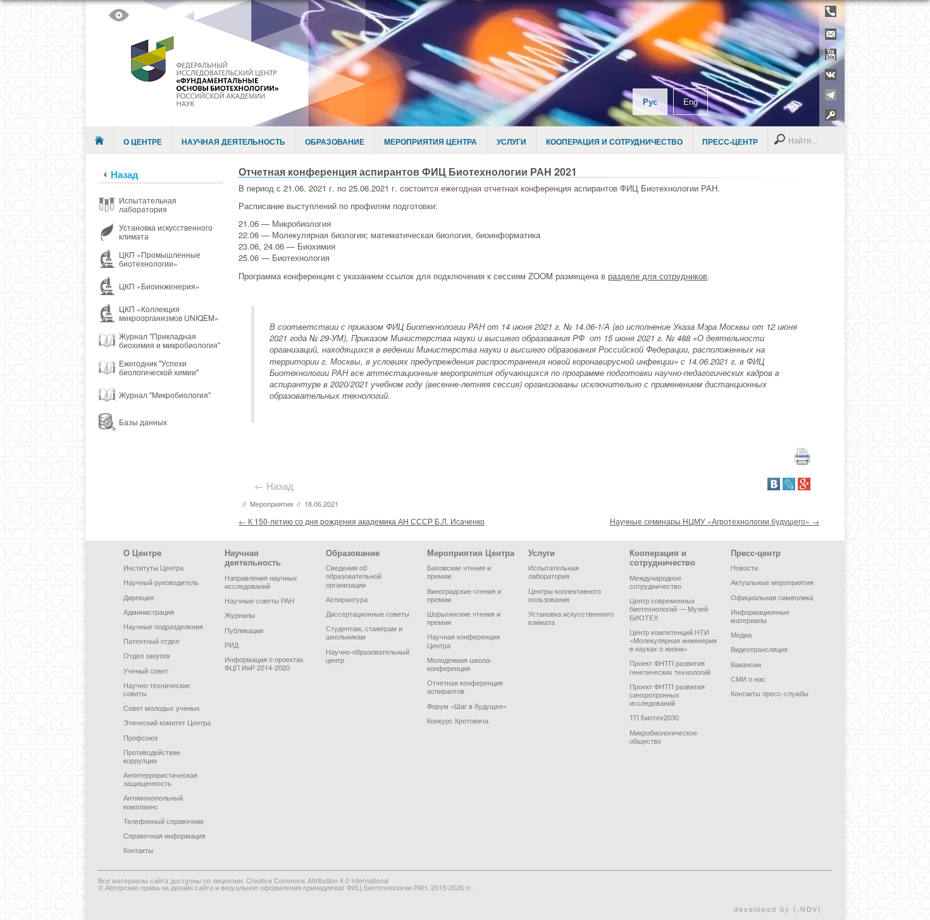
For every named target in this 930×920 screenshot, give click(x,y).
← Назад (276, 485)
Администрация (148, 612)
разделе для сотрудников (657, 276)
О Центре (142, 141)
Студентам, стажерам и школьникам (364, 632)
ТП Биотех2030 (654, 717)
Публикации (244, 630)
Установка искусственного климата (571, 617)
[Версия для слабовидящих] (119, 15)
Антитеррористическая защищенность (160, 779)
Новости (744, 567)
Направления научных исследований (261, 581)
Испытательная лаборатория (553, 571)
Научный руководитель (161, 582)
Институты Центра (153, 567)
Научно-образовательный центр (367, 655)
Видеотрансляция (759, 649)
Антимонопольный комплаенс (153, 801)
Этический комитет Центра (167, 722)
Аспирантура (347, 599)
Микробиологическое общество (663, 736)
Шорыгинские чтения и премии (463, 617)
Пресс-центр (730, 141)
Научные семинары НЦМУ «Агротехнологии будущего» (714, 521)
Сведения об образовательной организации (353, 575)
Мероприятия (271, 504)
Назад (125, 174)
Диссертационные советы (367, 613)
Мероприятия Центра (430, 141)
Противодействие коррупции (151, 756)
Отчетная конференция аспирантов (465, 686)
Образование (334, 141)
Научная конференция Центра (463, 640)
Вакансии (746, 664)
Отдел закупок (146, 655)
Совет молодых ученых (161, 708)
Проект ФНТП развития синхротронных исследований (667, 694)
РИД (232, 644)
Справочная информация (164, 835)
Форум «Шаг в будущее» (467, 706)
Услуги (511, 141)
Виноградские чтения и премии (464, 595)
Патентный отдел (151, 641)
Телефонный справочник (163, 821)
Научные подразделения (163, 626)
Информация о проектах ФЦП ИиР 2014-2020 (264, 663)
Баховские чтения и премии (459, 571)
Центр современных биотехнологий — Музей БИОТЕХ (668, 608)
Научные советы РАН (259, 600)
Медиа (741, 634)
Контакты (138, 850)
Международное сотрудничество (655, 581)
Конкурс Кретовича (457, 720)
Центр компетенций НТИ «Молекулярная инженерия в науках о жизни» (673, 640)
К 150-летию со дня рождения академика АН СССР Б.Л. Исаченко (362, 521)
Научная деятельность (233, 141)
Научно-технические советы (156, 689)
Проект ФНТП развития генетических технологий (669, 667)
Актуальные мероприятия (772, 582)
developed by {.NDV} (778, 909)
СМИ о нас (748, 679)
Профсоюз (140, 737)
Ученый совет (145, 670)
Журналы (240, 615)
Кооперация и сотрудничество (614, 141)
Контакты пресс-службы (770, 693)
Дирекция (138, 597)
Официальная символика (772, 597)
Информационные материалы (760, 616)
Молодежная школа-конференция (459, 664)
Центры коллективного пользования (564, 595)
